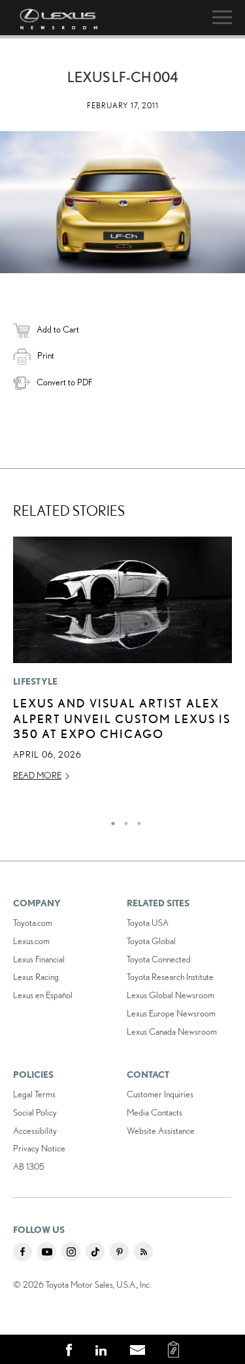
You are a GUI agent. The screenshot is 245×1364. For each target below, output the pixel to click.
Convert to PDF (64, 382)
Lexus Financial (39, 959)
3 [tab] (136, 820)
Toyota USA (148, 922)
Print (45, 355)
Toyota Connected (159, 959)
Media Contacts (154, 1112)
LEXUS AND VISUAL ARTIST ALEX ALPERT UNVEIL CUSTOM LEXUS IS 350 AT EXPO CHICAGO (122, 718)
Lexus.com (31, 941)
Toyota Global (151, 941)
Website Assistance (161, 1130)
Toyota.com (32, 922)
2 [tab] (123, 820)
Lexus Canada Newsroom (172, 1031)
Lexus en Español (43, 995)
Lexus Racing (36, 976)
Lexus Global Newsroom (170, 995)
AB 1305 (28, 1166)
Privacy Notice (39, 1148)
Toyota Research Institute (170, 976)
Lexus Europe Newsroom (171, 1013)
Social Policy (35, 1112)
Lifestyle (35, 681)
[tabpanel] (122, 665)
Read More (37, 775)
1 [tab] (109, 820)
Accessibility (35, 1130)
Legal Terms (34, 1094)
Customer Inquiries (160, 1094)
